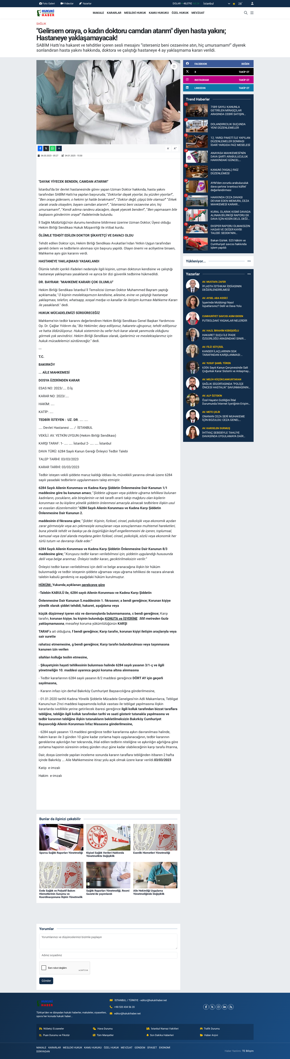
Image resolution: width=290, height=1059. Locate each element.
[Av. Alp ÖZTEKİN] (192, 399)
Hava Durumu (105, 1028)
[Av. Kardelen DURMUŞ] (192, 432)
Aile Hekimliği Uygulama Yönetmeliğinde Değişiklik (148, 892)
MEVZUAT (198, 12)
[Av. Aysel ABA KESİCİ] (192, 301)
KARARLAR (114, 12)
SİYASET (152, 1047)
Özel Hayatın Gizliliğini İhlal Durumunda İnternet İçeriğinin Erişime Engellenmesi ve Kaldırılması (226, 402)
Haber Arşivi (211, 1035)
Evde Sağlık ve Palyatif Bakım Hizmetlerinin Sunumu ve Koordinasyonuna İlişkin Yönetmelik (61, 894)
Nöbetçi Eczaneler (53, 1028)
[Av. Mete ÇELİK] (192, 415)
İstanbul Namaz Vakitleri (165, 1028)
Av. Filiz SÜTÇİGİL (212, 346)
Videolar (69, 3)
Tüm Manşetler (105, 1035)
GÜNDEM (140, 1047)
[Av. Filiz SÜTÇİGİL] (192, 350)
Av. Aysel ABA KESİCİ (215, 298)
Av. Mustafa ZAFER (214, 281)
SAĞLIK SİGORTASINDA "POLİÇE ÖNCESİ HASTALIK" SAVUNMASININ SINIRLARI (225, 385)
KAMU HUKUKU (159, 12)
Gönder (46, 980)
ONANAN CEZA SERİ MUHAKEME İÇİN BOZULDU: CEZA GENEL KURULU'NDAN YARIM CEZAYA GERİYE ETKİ (223, 418)
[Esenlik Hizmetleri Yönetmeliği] (155, 837)
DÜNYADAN (43, 1051)
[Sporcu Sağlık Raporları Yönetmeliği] (61, 837)
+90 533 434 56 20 (124, 1007)
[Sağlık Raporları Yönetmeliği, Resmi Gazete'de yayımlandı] (108, 874)
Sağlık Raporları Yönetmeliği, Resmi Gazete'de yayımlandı (107, 892)
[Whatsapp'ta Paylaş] (53, 148)
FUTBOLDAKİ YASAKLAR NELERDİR (224, 320)
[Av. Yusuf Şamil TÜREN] (192, 367)
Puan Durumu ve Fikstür (56, 1035)
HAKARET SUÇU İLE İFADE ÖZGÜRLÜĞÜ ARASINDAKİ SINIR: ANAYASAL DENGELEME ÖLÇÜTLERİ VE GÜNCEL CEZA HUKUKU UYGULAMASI (225, 337)
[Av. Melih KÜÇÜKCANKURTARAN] (192, 383)
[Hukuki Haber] (45, 13)
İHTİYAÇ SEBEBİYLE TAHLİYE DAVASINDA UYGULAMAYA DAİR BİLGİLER (222, 434)
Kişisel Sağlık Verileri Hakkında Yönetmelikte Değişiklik (105, 854)
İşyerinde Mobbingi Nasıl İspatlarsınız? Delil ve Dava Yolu (221, 304)
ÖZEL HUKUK (180, 12)
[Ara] (246, 13)
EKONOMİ (164, 1047)
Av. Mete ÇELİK (211, 412)
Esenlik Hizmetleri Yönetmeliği (151, 852)
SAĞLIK (41, 23)
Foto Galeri (48, 3)
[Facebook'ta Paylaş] (40, 148)
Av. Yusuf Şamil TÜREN (216, 363)
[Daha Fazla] (59, 148)
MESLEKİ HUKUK (135, 12)
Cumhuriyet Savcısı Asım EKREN (222, 316)
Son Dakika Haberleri (162, 1035)
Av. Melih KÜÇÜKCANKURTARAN (221, 379)
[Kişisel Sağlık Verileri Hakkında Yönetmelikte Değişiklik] (108, 837)
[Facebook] (206, 1007)
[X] (212, 1007)
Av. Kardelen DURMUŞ (216, 428)
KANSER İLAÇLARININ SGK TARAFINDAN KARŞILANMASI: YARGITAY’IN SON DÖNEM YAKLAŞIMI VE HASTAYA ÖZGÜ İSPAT (226, 353)
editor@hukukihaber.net (127, 1013)
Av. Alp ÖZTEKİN (212, 395)
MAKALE (98, 12)
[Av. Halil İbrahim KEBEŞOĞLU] (192, 334)
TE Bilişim (248, 1050)
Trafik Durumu (212, 1028)
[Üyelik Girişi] (251, 3)
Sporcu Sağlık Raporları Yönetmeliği (61, 852)
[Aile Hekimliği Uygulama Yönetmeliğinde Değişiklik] (155, 874)
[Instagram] (218, 1007)
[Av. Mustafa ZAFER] (192, 285)
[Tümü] (249, 261)
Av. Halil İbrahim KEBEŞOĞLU (220, 330)
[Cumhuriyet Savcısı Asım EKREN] (192, 318)
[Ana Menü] (252, 13)
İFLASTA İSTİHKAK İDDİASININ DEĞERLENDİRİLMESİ (221, 288)
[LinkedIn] (224, 1007)
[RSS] (231, 1007)
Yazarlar (87, 3)
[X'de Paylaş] (46, 148)
